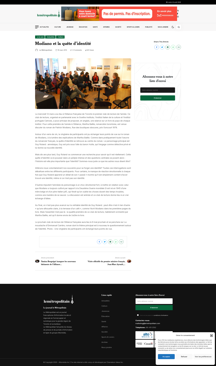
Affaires (106, 27)
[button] (211, 335)
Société (118, 27)
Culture (57, 27)
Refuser (184, 357)
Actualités (44, 27)
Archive (104, 342)
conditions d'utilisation (161, 315)
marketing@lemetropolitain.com (147, 323)
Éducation (83, 27)
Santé (95, 27)
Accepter (166, 357)
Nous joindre (163, 27)
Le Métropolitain (45, 50)
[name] (48, 13)
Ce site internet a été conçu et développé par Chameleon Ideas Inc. (97, 362)
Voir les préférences (203, 357)
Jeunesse (69, 27)
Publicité (148, 27)
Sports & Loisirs (133, 27)
